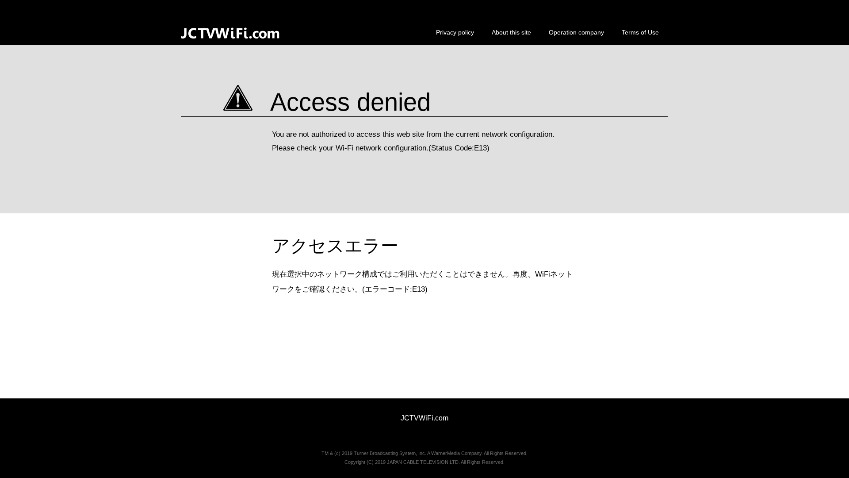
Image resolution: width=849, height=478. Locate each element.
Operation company (576, 32)
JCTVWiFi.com (424, 418)
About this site (511, 32)
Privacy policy (455, 32)
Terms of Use (640, 32)
